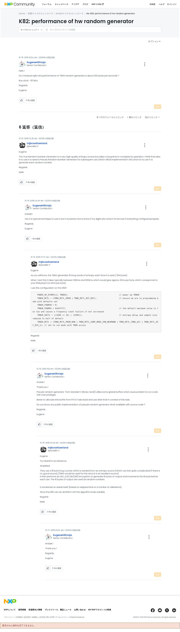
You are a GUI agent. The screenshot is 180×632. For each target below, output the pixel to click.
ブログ (85, 4)
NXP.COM (96, 4)
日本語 (152, 4)
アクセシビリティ (62, 617)
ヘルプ (162, 4)
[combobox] (102, 30)
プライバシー (8, 617)
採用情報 (22, 609)
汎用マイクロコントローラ (40, 13)
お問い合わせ (80, 609)
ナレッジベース (61, 4)
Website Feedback (77, 617)
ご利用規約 (19, 617)
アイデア (75, 4)
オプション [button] (153, 41)
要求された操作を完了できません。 (19, 625)
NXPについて (10, 609)
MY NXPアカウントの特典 (99, 609)
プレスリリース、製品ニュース (58, 609)
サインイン (172, 4)
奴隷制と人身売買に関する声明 (43, 617)
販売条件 (27, 617)
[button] (144, 64)
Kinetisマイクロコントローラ (70, 13)
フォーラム (47, 4)
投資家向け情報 (35, 609)
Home (22, 13)
